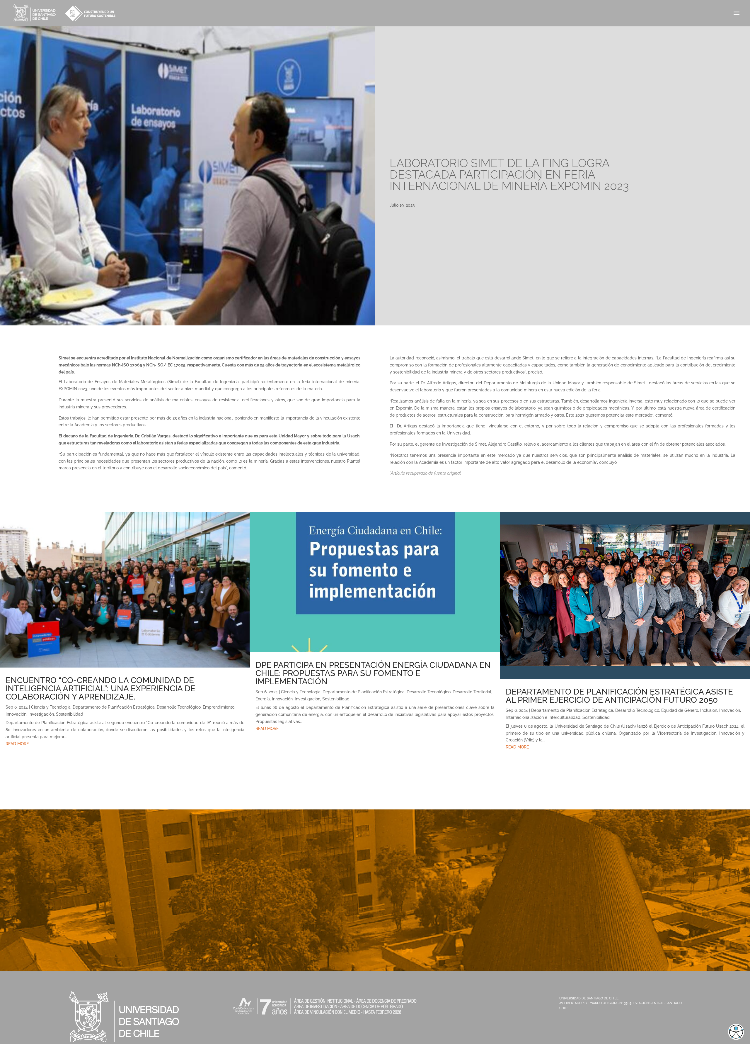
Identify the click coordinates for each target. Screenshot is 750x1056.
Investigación (41, 714)
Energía (262, 699)
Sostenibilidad (69, 714)
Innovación (16, 714)
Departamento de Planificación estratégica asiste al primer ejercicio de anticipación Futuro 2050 (619, 696)
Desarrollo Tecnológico (179, 707)
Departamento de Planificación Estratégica (114, 707)
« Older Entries (14, 768)
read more (17, 743)
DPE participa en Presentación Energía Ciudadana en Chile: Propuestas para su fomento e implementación (373, 673)
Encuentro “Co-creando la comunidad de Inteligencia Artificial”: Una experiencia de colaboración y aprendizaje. (100, 688)
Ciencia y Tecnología (51, 707)
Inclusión (708, 710)
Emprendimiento (218, 707)
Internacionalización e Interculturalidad (543, 717)
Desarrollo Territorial (472, 692)
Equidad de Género (679, 710)
